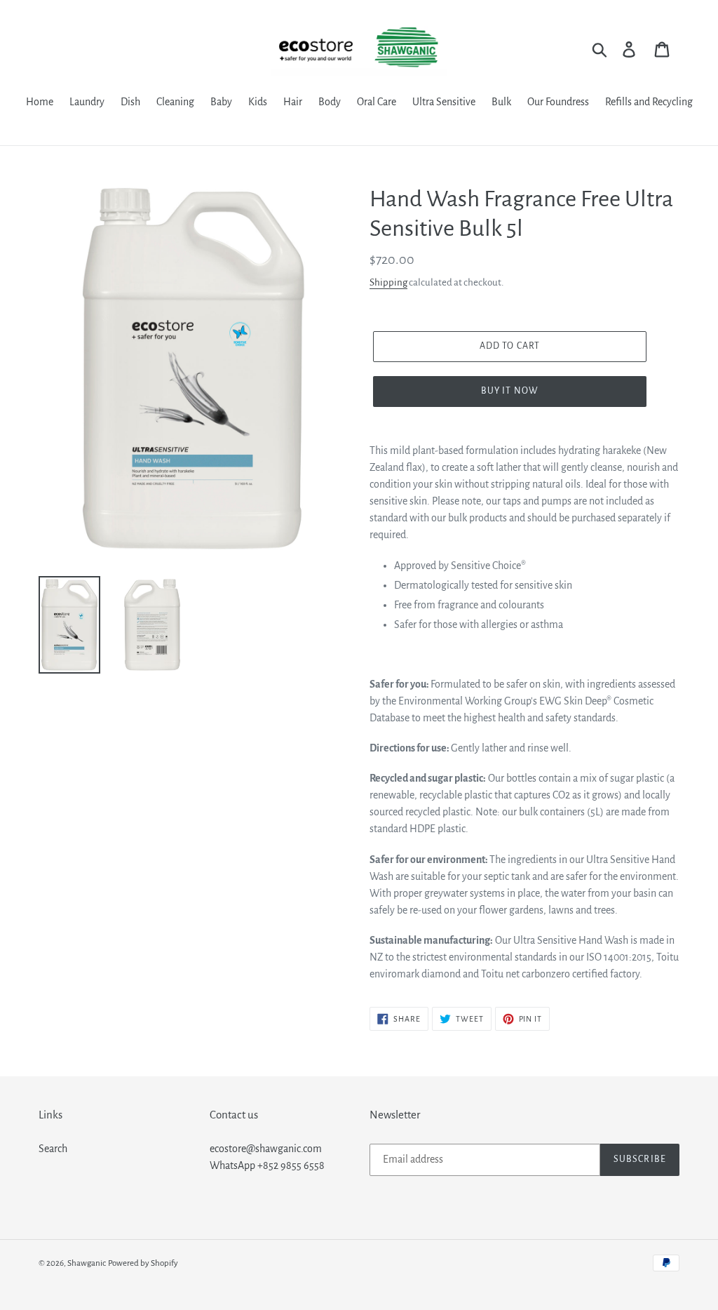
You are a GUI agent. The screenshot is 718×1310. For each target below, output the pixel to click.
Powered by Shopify (143, 1263)
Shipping (388, 282)
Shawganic (86, 1263)
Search (53, 1148)
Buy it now (509, 391)
